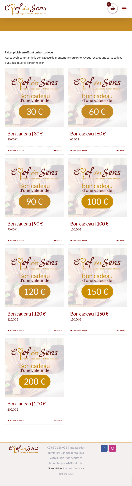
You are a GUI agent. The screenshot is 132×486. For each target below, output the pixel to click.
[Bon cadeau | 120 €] (34, 277)
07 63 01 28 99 (56, 447)
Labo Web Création (73, 468)
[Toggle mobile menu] (124, 8)
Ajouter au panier (17, 150)
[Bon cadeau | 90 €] (34, 187)
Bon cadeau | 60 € (88, 133)
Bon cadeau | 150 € (89, 314)
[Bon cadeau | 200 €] (34, 367)
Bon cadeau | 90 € (25, 224)
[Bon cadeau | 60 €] (97, 97)
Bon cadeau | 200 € (26, 403)
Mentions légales (66, 473)
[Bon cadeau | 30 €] (34, 97)
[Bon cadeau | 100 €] (97, 187)
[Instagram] (112, 448)
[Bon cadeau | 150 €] (97, 277)
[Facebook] (104, 448)
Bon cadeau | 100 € (89, 224)
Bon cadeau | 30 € (25, 133)
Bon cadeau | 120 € (26, 314)
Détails (59, 150)
